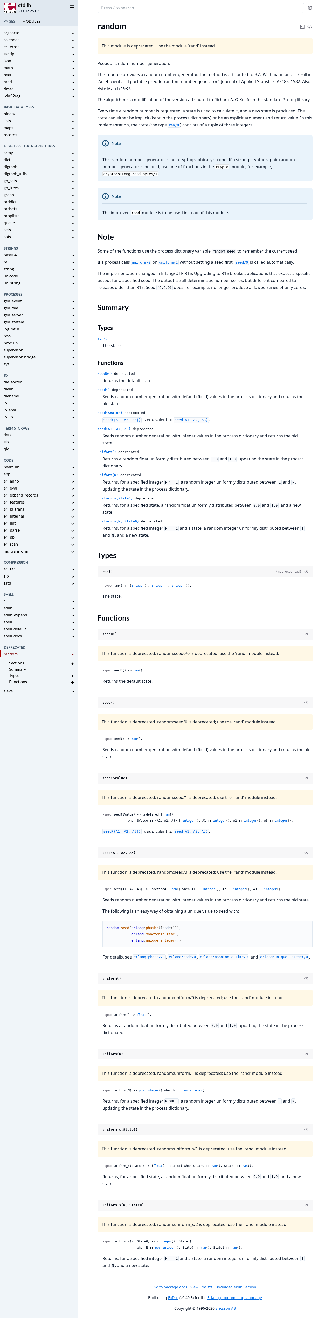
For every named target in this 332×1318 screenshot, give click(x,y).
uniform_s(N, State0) (118, 521)
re (5, 261)
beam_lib (11, 466)
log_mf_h (11, 328)
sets (7, 229)
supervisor (13, 349)
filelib (8, 388)
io (5, 402)
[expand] (72, 33)
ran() (103, 339)
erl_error (11, 46)
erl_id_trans (14, 508)
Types (14, 675)
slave (8, 690)
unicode (11, 275)
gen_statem (14, 321)
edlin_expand (15, 614)
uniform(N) (108, 475)
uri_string (12, 282)
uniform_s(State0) (115, 498)
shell (8, 621)
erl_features (14, 501)
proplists (11, 215)
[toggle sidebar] (71, 7)
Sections (16, 662)
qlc (6, 448)
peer (8, 74)
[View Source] (310, 23)
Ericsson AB (226, 1308)
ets (6, 441)
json (7, 60)
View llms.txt (201, 1287)
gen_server (13, 314)
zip (6, 575)
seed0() (105, 374)
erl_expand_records (21, 494)
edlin (8, 607)
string (9, 268)
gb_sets (10, 180)
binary (9, 113)
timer (8, 88)
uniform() (107, 452)
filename (11, 395)
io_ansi (10, 409)
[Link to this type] (92, 572)
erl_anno (11, 480)
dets (7, 434)
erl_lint (10, 522)
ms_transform (16, 550)
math (8, 67)
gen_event (13, 300)
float (141, 1015)
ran (136, 670)
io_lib (8, 416)
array (8, 152)
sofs (7, 236)
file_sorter (13, 381)
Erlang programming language (235, 1297)
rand (8, 81)
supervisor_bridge (20, 356)
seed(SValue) (110, 413)
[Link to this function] (92, 634)
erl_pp (9, 536)
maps (8, 127)
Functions (18, 681)
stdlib (24, 5)
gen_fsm (11, 307)
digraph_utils (15, 173)
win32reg (12, 95)
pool (8, 335)
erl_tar (9, 568)
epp (7, 473)
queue (9, 222)
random (11, 653)
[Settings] (310, 8)
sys (6, 363)
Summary (17, 669)
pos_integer (149, 1090)
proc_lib (11, 342)
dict (7, 159)
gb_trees (11, 187)
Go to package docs (170, 1287)
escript (10, 53)
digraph (10, 166)
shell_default (15, 628)
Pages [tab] (9, 21)
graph (9, 194)
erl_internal (14, 515)
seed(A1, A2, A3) (114, 429)
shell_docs (13, 635)
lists (7, 120)
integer (138, 585)
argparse (11, 32)
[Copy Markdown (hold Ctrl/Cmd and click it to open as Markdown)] (302, 23)
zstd (7, 582)
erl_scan (11, 543)
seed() (104, 390)
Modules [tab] (31, 21)
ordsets (10, 208)
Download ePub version (235, 1287)
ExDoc (173, 1297)
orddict (10, 201)
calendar (11, 39)
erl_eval (10, 487)
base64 (10, 254)
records (10, 134)
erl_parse (12, 529)
